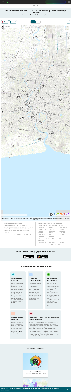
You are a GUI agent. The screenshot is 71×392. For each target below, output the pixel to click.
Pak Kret (51, 234)
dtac (7, 234)
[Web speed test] (35, 361)
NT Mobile (18, 234)
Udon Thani (42, 234)
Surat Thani (62, 232)
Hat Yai (51, 232)
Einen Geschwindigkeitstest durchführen (55, 2)
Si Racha (51, 236)
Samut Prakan (42, 229)
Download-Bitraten (38, 21)
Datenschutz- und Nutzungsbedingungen (33, 388)
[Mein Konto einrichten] (69, 2)
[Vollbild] (68, 21)
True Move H (29, 234)
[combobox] (5, 21)
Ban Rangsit (62, 234)
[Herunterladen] (28, 257)
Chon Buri (41, 236)
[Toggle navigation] (3, 2)
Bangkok (41, 227)
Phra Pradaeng (63, 227)
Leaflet (3, 218)
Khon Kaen (62, 231)
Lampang (61, 229)
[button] (2, 26)
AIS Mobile (13, 228)
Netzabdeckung (33, 21)
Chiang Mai (52, 231)
